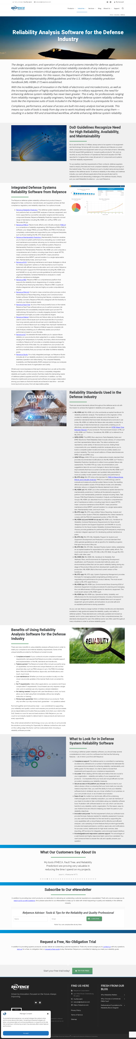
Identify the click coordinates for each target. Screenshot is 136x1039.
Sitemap (74, 1019)
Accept (25, 1033)
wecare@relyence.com (43, 2)
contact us (107, 954)
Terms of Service (77, 1015)
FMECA (63, 225)
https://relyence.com (81, 1005)
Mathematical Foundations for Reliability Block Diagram (111, 1006)
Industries (116, 15)
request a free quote (52, 956)
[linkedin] (111, 2)
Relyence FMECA (22, 225)
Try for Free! (83, 971)
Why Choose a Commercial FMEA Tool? (110, 1000)
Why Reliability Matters (109, 995)
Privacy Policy (76, 1010)
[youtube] (108, 2)
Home (111, 15)
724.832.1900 (78, 999)
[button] (48, 1014)
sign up (19, 956)
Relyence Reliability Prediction (27, 210)
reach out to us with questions (24, 908)
